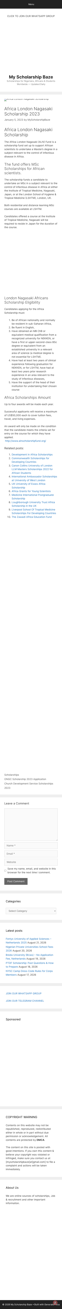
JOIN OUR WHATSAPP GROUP (24, 993)
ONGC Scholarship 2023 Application (25, 779)
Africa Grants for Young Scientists (31, 491)
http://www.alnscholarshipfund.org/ (25, 440)
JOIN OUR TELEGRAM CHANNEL (25, 1000)
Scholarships (11, 774)
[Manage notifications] (55, 1302)
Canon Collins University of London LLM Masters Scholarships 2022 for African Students (32, 469)
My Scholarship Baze (31, 76)
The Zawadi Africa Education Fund (32, 516)
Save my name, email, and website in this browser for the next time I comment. (31, 870)
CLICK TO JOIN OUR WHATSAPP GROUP (31, 16)
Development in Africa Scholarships (32, 454)
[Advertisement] (31, 47)
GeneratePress (52, 1304)
